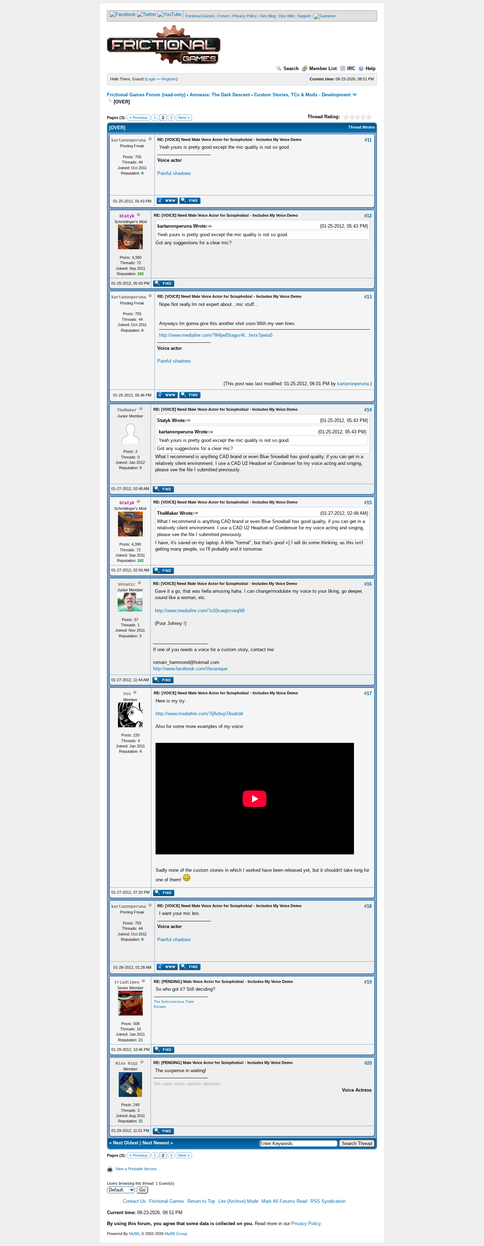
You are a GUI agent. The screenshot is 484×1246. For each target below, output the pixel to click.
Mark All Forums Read (284, 1201)
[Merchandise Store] (325, 16)
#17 (368, 693)
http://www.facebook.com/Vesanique (190, 668)
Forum (223, 16)
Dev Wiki (286, 16)
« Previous (138, 117)
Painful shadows (174, 173)
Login (151, 79)
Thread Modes (361, 127)
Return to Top (201, 1201)
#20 (368, 1063)
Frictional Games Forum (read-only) (146, 94)
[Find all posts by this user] (190, 202)
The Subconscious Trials (174, 1001)
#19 (368, 982)
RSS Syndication (327, 1201)
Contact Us (134, 1201)
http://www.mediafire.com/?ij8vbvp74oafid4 (199, 713)
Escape (160, 1006)
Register (169, 79)
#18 (368, 906)
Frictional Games (200, 16)
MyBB (134, 1233)
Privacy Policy (244, 16)
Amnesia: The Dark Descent (220, 94)
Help (371, 68)
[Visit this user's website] (167, 202)
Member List (323, 68)
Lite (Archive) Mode (238, 1201)
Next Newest (155, 1142)
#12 (368, 215)
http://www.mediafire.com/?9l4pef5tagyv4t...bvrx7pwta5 (215, 335)
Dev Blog (268, 16)
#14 (368, 410)
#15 (368, 502)
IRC (351, 68)
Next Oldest (125, 1142)
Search (291, 68)
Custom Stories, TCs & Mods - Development (302, 94)
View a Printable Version (136, 1169)
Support (304, 16)
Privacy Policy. (306, 1223)
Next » (184, 117)
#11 (368, 140)
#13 (368, 297)
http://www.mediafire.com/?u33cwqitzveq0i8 (199, 610)
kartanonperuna (353, 383)
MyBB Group (176, 1233)
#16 (368, 584)
